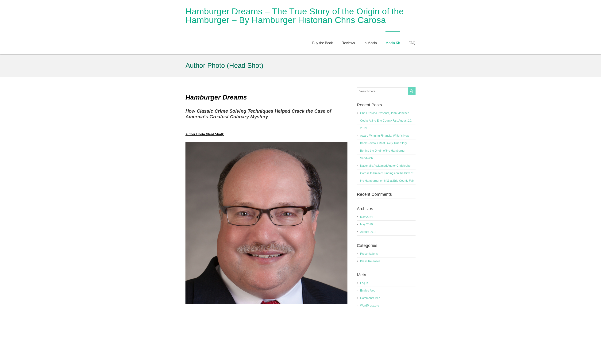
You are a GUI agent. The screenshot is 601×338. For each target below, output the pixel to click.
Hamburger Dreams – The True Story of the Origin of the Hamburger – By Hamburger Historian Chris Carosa (294, 16)
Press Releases (370, 261)
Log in (364, 283)
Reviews (348, 43)
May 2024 (366, 217)
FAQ (412, 43)
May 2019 (366, 224)
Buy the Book (322, 43)
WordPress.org (369, 305)
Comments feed (370, 298)
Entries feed (367, 290)
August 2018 (368, 232)
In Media (370, 43)
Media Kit (392, 43)
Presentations (369, 253)
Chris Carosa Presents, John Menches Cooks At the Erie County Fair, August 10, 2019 (386, 120)
